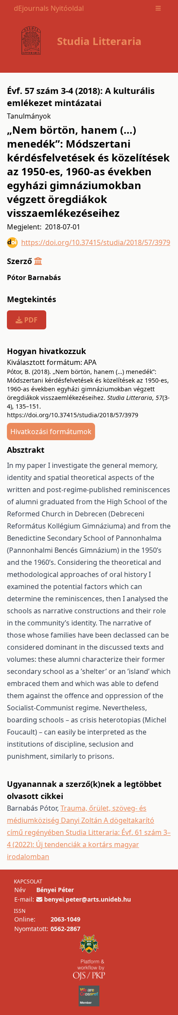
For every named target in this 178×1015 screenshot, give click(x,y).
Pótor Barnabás (34, 277)
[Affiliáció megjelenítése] (38, 261)
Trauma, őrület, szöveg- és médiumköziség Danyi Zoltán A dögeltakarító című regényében (80, 820)
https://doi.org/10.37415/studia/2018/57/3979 (95, 242)
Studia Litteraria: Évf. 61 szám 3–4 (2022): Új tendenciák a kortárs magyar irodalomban (89, 844)
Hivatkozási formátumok (51, 431)
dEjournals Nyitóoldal (49, 8)
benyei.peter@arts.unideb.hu (87, 899)
